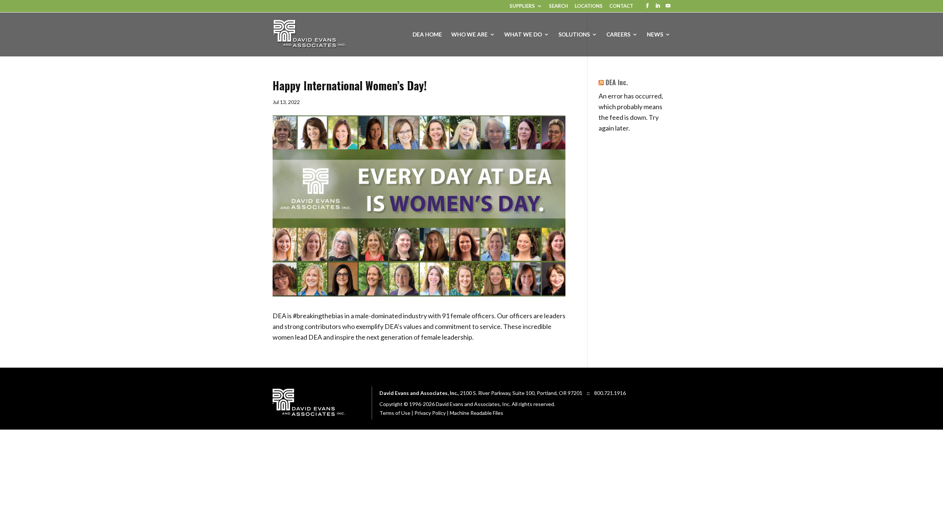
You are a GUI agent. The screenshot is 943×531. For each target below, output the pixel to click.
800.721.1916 (610, 393)
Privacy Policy (430, 413)
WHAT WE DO (523, 35)
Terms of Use (394, 413)
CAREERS (618, 35)
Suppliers (522, 6)
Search (558, 6)
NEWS (655, 35)
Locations (589, 6)
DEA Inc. (617, 82)
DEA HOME (427, 35)
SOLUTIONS (574, 35)
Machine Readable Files (476, 413)
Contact (621, 6)
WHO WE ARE (469, 35)
